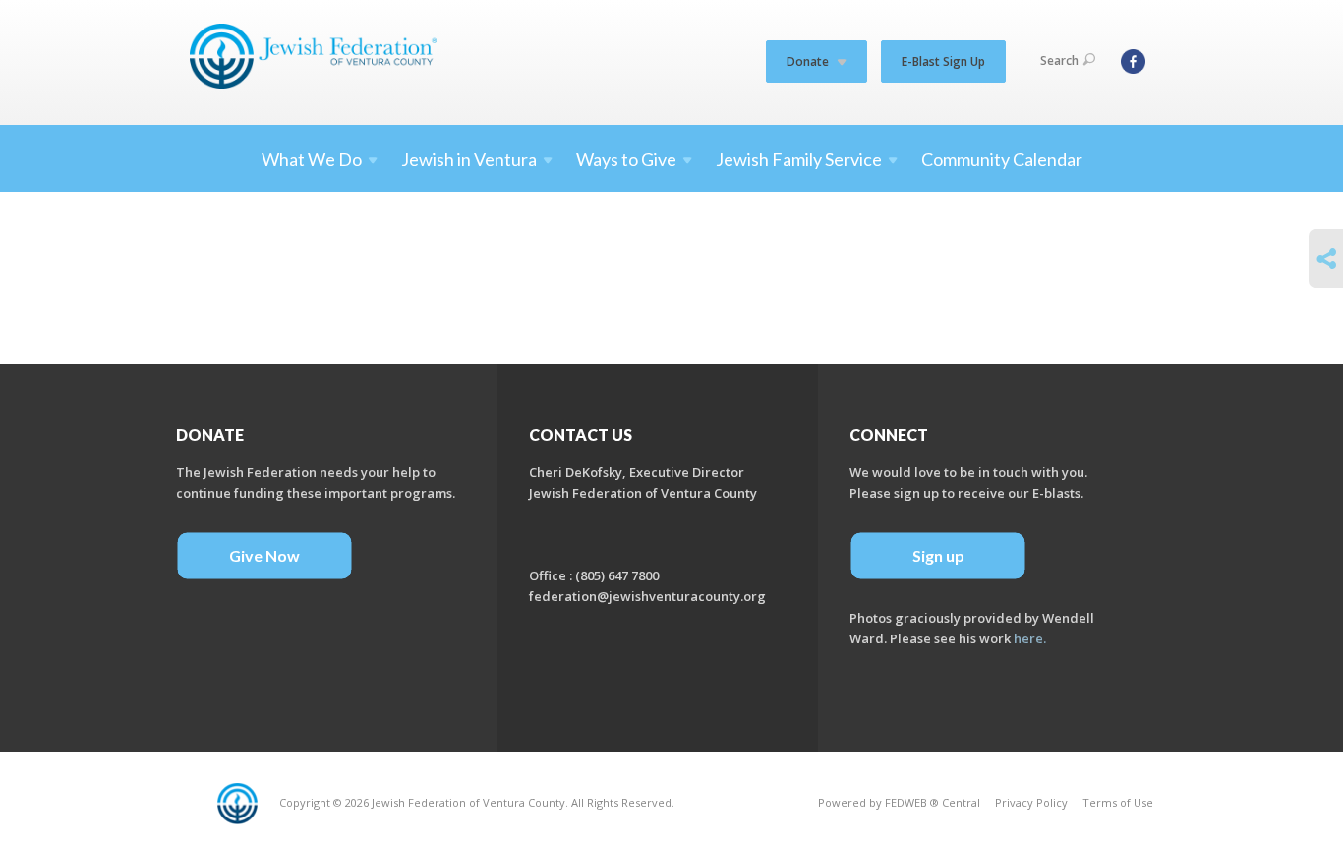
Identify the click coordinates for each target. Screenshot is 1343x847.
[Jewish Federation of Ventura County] (315, 56)
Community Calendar (1001, 159)
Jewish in (469, 159)
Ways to (626, 159)
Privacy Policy (1031, 802)
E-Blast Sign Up (943, 61)
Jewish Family (799, 159)
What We (312, 159)
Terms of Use (1117, 802)
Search (1059, 60)
